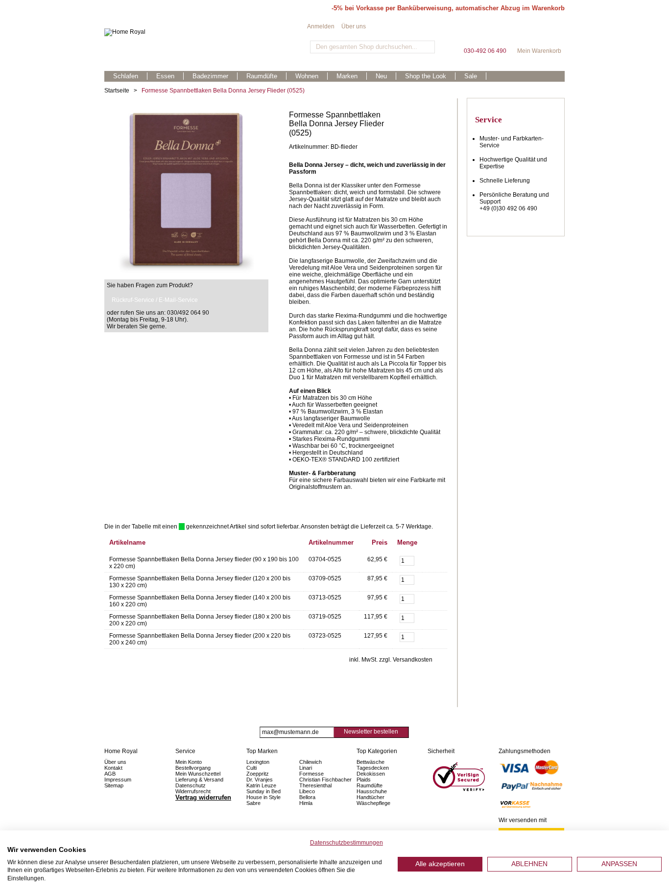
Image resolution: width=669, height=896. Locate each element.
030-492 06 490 (485, 34)
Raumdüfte (369, 785)
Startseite (116, 90)
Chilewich (310, 762)
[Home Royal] (205, 32)
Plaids (364, 779)
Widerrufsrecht (193, 791)
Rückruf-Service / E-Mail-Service (155, 300)
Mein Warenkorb (539, 34)
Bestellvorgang (193, 768)
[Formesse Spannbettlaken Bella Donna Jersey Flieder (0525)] (186, 114)
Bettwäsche (370, 762)
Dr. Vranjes (259, 779)
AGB (110, 774)
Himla (305, 803)
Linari (305, 768)
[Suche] (426, 47)
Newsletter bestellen (371, 731)
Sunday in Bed (263, 791)
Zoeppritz (257, 774)
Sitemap (113, 785)
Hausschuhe (372, 791)
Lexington (257, 762)
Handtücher (370, 797)
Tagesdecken (373, 768)
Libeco (307, 791)
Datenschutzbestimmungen (346, 842)
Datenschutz (190, 785)
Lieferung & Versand (199, 779)
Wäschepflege (373, 803)
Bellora (308, 797)
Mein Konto (188, 762)
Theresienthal (315, 785)
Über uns (353, 26)
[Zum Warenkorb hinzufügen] (434, 559)
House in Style (263, 797)
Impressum (117, 779)
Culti (251, 768)
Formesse (311, 774)
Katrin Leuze (261, 785)
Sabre (253, 803)
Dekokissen (371, 774)
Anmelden (320, 26)
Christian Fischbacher (325, 779)
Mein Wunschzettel (197, 774)
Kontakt (113, 768)
